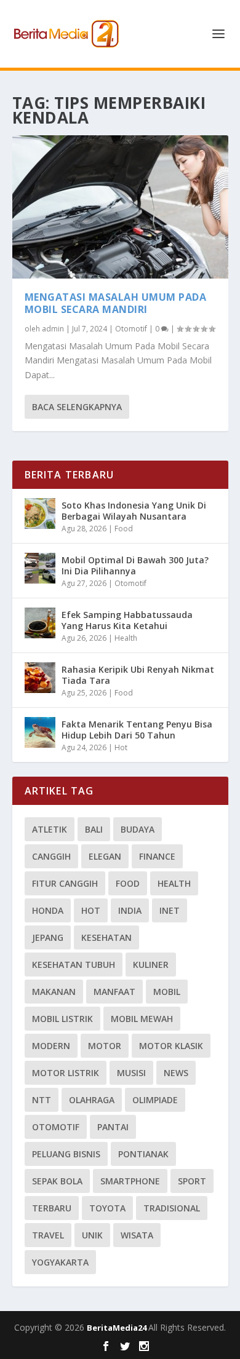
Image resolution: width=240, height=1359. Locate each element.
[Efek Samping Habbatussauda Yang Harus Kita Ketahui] (40, 623)
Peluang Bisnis (66, 1154)
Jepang (47, 937)
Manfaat (114, 991)
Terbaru (51, 1208)
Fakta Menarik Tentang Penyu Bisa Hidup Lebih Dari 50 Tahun (137, 729)
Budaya (137, 829)
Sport (192, 1181)
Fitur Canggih (65, 883)
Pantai (113, 1127)
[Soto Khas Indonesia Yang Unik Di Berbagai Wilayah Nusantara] (40, 513)
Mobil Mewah (142, 1018)
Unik (92, 1235)
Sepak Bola (57, 1181)
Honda (47, 910)
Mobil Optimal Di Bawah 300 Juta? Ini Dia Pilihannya (135, 565)
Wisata (137, 1235)
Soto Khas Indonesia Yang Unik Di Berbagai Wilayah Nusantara (134, 510)
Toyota (107, 1208)
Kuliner (151, 964)
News (176, 1073)
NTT (41, 1100)
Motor (104, 1046)
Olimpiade (155, 1100)
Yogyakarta (60, 1262)
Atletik (49, 829)
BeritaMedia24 (117, 1327)
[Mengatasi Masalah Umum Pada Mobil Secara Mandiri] (120, 207)
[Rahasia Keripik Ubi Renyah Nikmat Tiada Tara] (40, 677)
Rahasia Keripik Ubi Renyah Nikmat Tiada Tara (138, 675)
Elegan (105, 856)
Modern (51, 1046)
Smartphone (130, 1181)
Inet (169, 910)
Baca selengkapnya (77, 407)
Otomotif (131, 328)
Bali (94, 829)
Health (125, 638)
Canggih (51, 856)
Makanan (54, 991)
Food (123, 528)
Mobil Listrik (62, 1018)
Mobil (166, 991)
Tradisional (171, 1208)
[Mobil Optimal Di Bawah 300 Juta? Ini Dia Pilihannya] (40, 568)
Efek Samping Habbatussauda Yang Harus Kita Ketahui (127, 620)
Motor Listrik (65, 1073)
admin (53, 328)
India (130, 910)
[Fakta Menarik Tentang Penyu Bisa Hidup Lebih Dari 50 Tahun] (40, 732)
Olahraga (91, 1100)
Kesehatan (106, 937)
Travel (48, 1235)
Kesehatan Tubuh (73, 964)
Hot (120, 747)
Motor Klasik (171, 1046)
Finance (157, 856)
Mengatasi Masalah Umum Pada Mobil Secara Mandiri (116, 303)
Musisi (131, 1073)
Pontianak (143, 1154)
